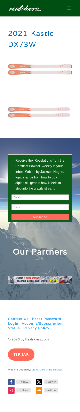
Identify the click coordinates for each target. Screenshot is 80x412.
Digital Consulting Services (47, 369)
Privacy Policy (36, 328)
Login (13, 323)
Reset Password (46, 319)
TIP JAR (21, 354)
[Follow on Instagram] (11, 390)
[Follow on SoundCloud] (39, 390)
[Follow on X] (39, 382)
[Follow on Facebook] (11, 382)
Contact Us (18, 319)
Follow (23, 382)
